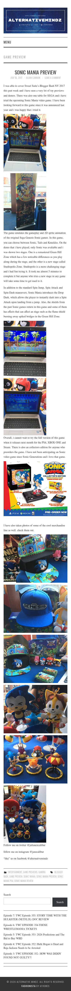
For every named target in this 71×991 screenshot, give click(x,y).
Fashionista (28, 986)
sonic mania (29, 876)
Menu (7, 42)
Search (7, 894)
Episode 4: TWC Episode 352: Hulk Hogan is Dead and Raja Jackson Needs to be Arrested (33, 946)
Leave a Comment (53, 78)
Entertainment (15, 872)
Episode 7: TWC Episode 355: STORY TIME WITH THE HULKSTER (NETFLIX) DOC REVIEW (35, 917)
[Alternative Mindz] (36, 20)
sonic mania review (23, 881)
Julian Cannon (33, 78)
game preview (16, 876)
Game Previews (30, 872)
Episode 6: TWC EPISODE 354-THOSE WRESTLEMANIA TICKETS (26, 927)
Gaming (42, 872)
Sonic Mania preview (35, 72)
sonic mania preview (47, 876)
